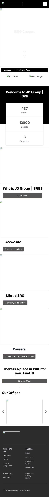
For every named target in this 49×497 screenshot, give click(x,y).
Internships (29, 468)
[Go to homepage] (12, 4)
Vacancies (6, 478)
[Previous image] (3, 411)
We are (5, 459)
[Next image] (45, 411)
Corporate (29, 457)
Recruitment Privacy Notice (29, 475)
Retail (27, 453)
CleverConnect (24, 490)
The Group (7, 455)
